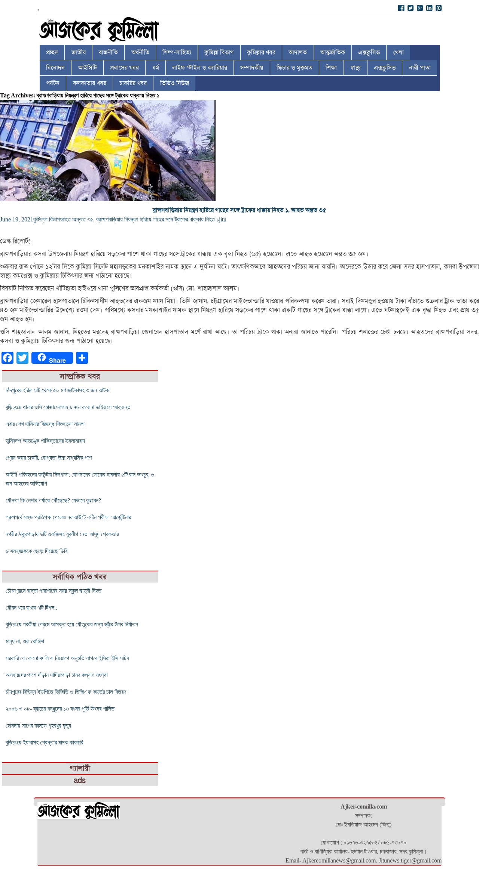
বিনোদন (55, 68)
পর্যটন (53, 83)
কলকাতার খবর (89, 83)
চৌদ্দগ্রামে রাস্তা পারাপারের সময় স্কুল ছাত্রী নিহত (53, 590)
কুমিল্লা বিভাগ (219, 52)
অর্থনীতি (140, 52)
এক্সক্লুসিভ (369, 52)
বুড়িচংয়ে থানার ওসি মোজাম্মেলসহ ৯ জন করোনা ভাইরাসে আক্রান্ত (68, 407)
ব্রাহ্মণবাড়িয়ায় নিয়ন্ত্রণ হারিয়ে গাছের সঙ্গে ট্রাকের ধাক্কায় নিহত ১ (157, 219)
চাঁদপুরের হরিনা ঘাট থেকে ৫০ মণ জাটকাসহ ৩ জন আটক (57, 390)
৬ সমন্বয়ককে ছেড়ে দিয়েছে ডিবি (36, 551)
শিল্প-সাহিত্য (176, 52)
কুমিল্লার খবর (261, 52)
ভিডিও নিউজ (174, 83)
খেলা (398, 52)
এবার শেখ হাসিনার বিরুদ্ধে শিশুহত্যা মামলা (45, 424)
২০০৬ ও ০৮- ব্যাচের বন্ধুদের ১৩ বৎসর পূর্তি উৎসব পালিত (60, 709)
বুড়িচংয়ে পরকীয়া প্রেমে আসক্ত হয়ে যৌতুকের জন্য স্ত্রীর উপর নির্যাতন (72, 624)
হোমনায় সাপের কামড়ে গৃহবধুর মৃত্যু (38, 725)
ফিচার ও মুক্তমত (294, 68)
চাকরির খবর (133, 83)
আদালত (298, 52)
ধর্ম (155, 68)
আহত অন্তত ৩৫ (76, 219)
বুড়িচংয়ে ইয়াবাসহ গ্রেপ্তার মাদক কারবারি (44, 742)
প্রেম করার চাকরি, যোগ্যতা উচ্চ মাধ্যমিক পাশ (49, 457)
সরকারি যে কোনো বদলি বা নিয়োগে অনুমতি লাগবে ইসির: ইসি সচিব (67, 658)
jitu (222, 219)
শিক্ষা (331, 68)
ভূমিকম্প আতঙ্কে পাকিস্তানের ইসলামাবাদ (45, 441)
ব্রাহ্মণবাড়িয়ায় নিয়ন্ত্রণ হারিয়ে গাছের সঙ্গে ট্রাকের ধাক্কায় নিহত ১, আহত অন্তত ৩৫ (239, 210)
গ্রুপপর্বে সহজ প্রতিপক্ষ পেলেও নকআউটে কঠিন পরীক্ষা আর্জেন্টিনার (68, 517)
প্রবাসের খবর (124, 68)
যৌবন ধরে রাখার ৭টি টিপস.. (31, 607)
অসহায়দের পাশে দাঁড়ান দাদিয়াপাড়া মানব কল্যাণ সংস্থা (57, 675)
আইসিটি (87, 68)
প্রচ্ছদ (52, 52)
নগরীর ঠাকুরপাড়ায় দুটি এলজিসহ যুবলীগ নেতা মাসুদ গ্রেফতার (62, 534)
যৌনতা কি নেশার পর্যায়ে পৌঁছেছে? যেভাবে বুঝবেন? (53, 500)
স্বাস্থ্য (355, 68)
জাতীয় (78, 52)
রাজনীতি (108, 52)
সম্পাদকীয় (251, 68)
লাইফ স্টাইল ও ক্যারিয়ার (199, 68)
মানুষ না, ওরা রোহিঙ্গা (25, 641)
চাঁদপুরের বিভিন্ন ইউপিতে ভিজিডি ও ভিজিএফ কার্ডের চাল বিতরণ (66, 692)
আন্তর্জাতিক (332, 52)
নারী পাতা (420, 68)
